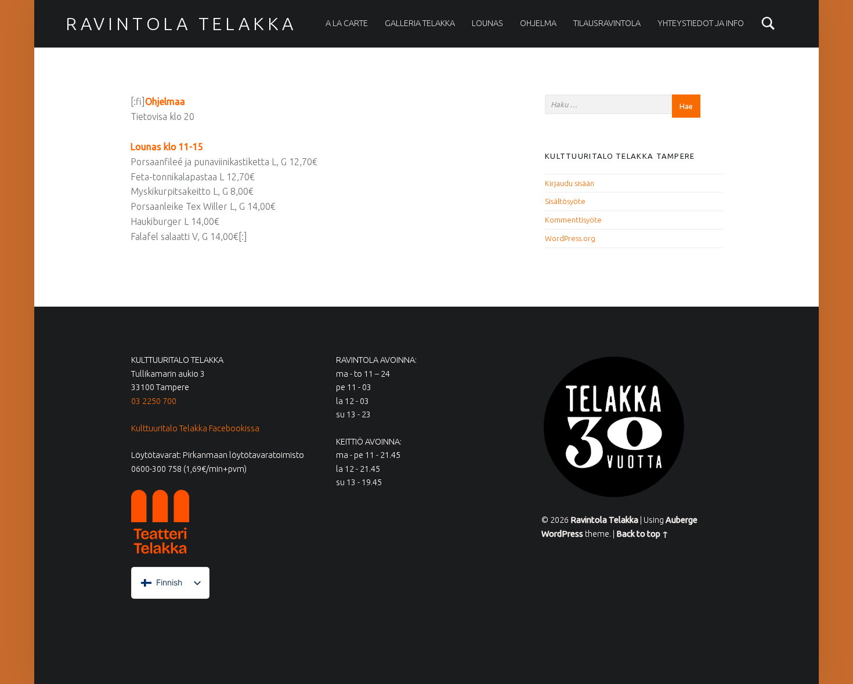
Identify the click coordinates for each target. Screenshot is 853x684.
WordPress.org (570, 238)
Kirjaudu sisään (569, 183)
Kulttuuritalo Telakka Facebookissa (195, 428)
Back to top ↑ (642, 534)
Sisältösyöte (565, 201)
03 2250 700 (153, 401)
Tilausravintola (607, 23)
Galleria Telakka (420, 23)
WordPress (562, 534)
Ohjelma (538, 23)
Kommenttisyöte (573, 220)
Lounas (487, 23)
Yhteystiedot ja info (700, 23)
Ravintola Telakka (181, 24)
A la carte (347, 23)
